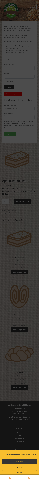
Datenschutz (21, 477)
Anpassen (19, 473)
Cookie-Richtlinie (12, 477)
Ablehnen (19, 467)
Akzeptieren (19, 462)
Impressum (28, 477)
